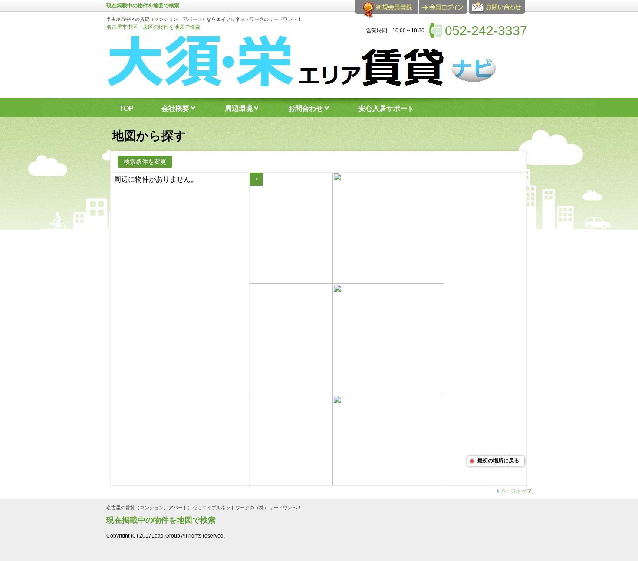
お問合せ (498, 10)
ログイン (443, 7)
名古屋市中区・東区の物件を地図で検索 (153, 27)
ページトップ (516, 491)
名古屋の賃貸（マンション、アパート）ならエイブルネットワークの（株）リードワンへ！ (204, 507)
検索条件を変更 (145, 161)
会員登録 (386, 10)
